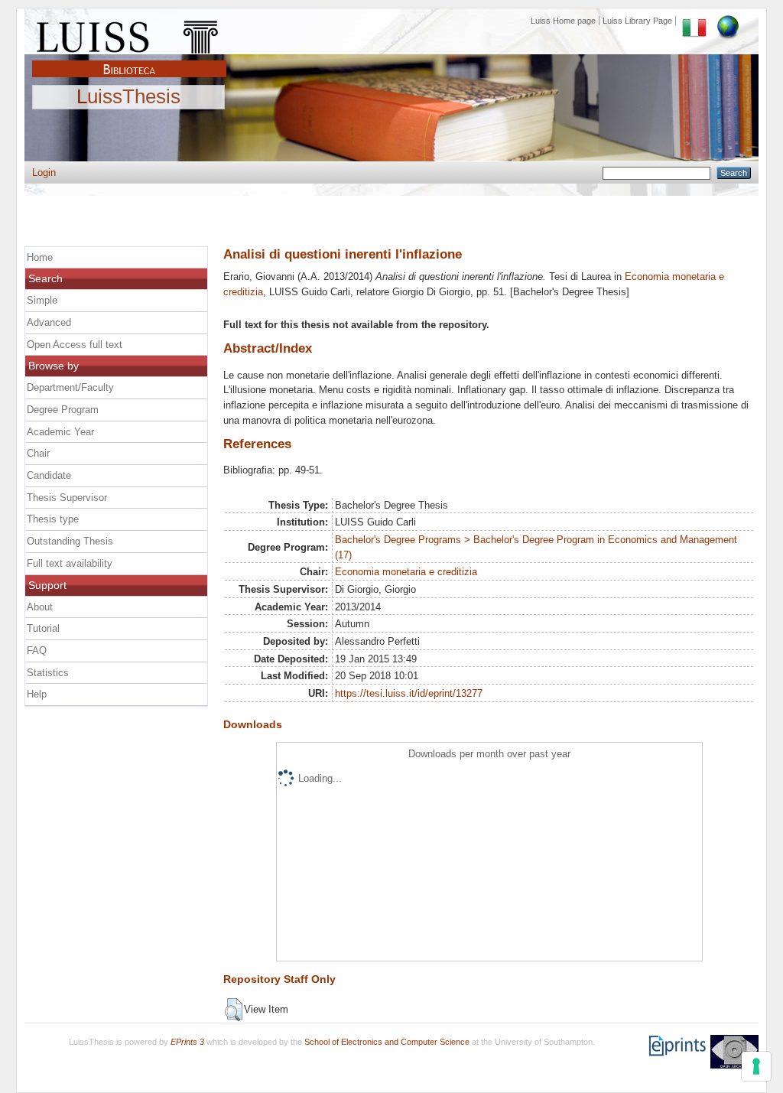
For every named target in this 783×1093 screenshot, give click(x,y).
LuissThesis (128, 97)
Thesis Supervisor (67, 497)
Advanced (49, 322)
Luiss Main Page (129, 33)
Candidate (49, 475)
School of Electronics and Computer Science (386, 1041)
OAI (734, 1052)
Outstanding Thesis (70, 541)
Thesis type (53, 519)
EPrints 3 (187, 1041)
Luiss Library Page (637, 20)
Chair (38, 453)
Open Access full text (74, 344)
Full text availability (69, 563)
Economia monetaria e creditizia (406, 571)
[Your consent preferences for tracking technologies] (756, 1066)
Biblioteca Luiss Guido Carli (129, 60)
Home (40, 257)
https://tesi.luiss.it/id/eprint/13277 (408, 693)
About (40, 607)
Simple (42, 300)
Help (37, 694)
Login (44, 172)
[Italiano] (694, 20)
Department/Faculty (70, 387)
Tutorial (43, 628)
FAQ (37, 650)
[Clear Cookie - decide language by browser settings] (728, 20)
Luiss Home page (563, 20)
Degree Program (63, 409)
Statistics (48, 672)
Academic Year (60, 432)
